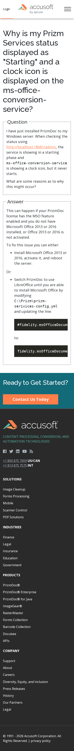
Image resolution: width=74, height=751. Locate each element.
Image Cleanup (14, 489)
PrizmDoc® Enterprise (19, 592)
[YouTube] (24, 451)
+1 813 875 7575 (15, 465)
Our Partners (12, 702)
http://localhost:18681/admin (31, 147)
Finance (8, 537)
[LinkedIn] (18, 451)
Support (9, 661)
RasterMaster (13, 613)
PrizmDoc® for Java (17, 599)
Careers (9, 675)
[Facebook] (5, 451)
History (8, 695)
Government (12, 565)
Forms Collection (15, 620)
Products (11, 575)
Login (6, 9)
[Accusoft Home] (35, 9)
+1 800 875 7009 (15, 461)
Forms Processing (16, 496)
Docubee (9, 634)
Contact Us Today (31, 399)
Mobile (8, 503)
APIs (6, 641)
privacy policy (41, 741)
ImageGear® (12, 606)
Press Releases (14, 689)
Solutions (12, 479)
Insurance (10, 551)
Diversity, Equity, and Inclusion (25, 682)
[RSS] (31, 451)
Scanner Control (15, 510)
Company (11, 651)
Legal (7, 544)
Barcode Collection (17, 627)
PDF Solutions (13, 517)
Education (10, 558)
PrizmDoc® (11, 585)
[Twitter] (11, 451)
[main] (37, 196)
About (7, 668)
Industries (12, 527)
